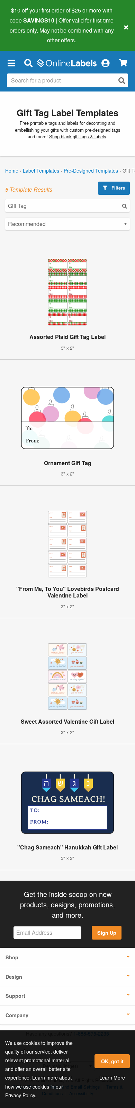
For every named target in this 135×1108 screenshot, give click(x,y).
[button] (11, 63)
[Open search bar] (28, 63)
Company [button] (17, 1015)
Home (11, 170)
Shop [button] (12, 957)
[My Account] (105, 63)
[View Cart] (123, 63)
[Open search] (122, 80)
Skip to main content (25, 35)
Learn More (112, 1077)
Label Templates (41, 170)
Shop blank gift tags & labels (77, 136)
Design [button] (14, 976)
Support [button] (15, 995)
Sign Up (106, 932)
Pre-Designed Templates (91, 170)
